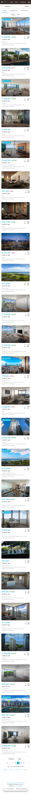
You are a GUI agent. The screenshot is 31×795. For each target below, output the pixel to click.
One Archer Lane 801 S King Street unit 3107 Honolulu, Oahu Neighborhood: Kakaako (13, 598)
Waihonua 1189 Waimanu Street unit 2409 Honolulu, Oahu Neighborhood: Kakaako (14, 43)
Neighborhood (14, 10)
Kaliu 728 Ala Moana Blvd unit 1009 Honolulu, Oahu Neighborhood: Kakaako (13, 197)
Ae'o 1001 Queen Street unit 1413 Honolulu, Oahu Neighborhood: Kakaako (13, 505)
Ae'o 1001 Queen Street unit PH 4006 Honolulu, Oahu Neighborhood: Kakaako (14, 536)
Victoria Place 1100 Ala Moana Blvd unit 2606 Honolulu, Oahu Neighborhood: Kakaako (14, 752)
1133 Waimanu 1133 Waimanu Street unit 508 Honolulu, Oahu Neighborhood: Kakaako (14, 690)
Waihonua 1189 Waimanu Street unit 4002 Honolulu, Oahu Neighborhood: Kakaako (14, 351)
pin (15, 786)
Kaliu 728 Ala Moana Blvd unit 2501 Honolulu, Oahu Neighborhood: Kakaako (13, 228)
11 (23, 763)
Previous (11, 759)
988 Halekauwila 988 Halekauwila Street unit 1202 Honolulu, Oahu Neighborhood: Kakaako (14, 721)
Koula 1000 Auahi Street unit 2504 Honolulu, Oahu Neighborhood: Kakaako (13, 135)
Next (19, 759)
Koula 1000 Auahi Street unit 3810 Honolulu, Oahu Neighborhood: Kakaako (13, 628)
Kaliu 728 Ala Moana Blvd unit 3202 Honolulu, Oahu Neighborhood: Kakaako (13, 413)
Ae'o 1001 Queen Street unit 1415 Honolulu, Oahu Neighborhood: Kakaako (13, 320)
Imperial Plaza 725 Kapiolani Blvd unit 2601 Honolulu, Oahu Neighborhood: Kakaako (13, 382)
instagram (19, 786)
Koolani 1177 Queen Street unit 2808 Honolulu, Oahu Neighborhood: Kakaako (13, 105)
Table (18, 14)
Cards (13, 14)
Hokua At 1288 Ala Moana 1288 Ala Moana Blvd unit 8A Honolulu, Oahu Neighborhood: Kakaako (13, 474)
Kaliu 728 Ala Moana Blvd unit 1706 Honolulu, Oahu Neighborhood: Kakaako (13, 259)
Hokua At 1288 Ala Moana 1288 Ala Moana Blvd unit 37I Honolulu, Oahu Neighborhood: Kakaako (13, 166)
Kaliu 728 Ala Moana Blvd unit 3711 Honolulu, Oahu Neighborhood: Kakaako (13, 74)
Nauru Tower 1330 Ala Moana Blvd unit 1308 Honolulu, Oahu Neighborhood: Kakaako (14, 289)
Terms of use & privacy (12, 782)
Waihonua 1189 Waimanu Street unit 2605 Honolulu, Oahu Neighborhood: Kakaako (14, 659)
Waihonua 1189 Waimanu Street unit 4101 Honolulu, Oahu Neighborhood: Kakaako (14, 443)
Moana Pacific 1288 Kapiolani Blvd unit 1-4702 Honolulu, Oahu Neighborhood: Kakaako (14, 567)
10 (21, 763)
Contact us (22, 782)
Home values (24, 10)
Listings (5, 10)
